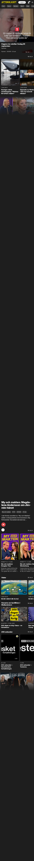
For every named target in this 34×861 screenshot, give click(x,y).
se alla (30, 42)
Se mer (28, 37)
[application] (17, 18)
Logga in (22, 2)
